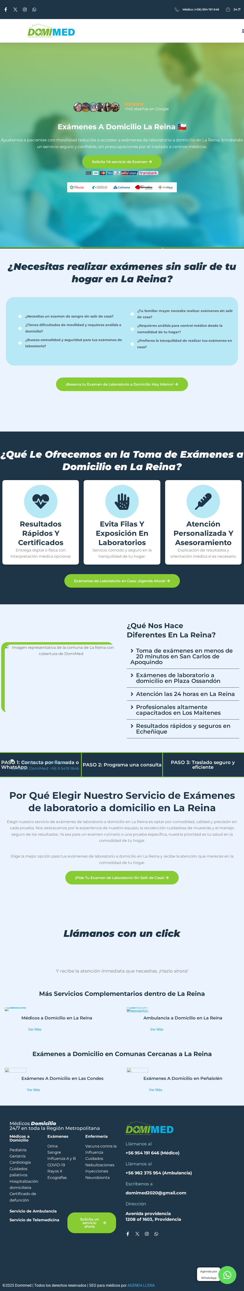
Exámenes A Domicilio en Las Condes (62, 1102)
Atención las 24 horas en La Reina (185, 693)
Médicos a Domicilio (20, 1150)
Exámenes (57, 1148)
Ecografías (57, 1189)
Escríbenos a (139, 1196)
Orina (52, 1158)
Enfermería (96, 1148)
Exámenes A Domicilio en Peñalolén (182, 1102)
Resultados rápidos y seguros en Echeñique (183, 728)
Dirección (136, 1216)
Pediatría (18, 1162)
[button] (183, 656)
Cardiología (20, 1174)
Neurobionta (97, 1189)
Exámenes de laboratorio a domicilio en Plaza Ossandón (178, 678)
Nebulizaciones (99, 1177)
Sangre (54, 1164)
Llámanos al (139, 1156)
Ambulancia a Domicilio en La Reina (182, 1041)
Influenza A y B (61, 1171)
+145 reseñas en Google (146, 109)
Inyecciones (96, 1183)
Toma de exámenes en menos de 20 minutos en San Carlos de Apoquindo (181, 656)
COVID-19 (56, 1177)
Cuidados (94, 1171)
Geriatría (17, 1168)
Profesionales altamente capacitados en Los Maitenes (178, 710)
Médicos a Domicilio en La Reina (56, 1041)
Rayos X (54, 1183)
